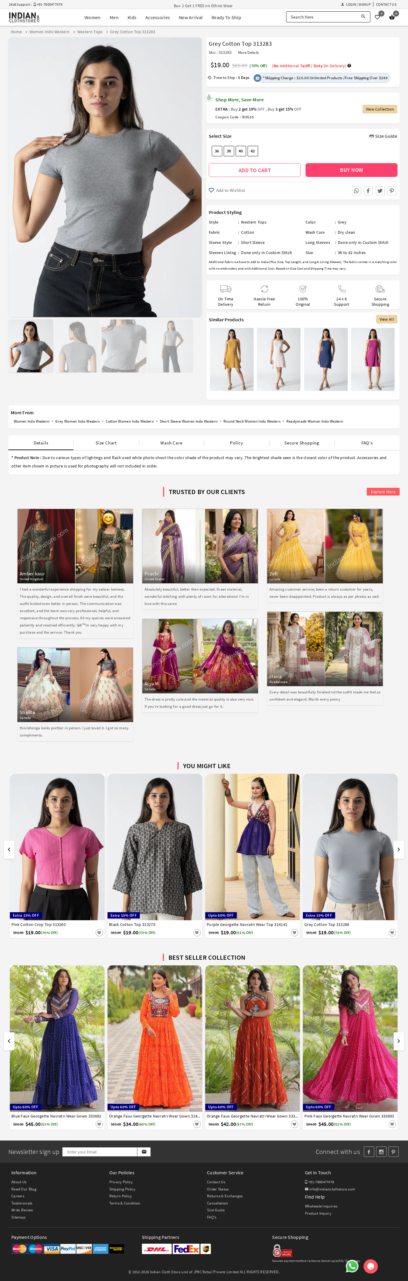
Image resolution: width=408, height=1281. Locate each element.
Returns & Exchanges (225, 1196)
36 (217, 151)
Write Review (22, 1210)
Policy (236, 443)
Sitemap (18, 1217)
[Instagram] (381, 1152)
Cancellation (217, 1203)
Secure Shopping (301, 443)
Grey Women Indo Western (77, 421)
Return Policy (120, 1196)
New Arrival (191, 17)
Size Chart (106, 443)
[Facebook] (369, 1152)
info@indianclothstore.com (332, 1189)
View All (387, 319)
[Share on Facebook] (368, 191)
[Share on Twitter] (380, 191)
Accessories (157, 17)
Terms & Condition (124, 1203)
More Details (248, 52)
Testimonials (22, 1203)
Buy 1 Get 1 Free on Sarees (198, 5)
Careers (17, 1196)
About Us (18, 1181)
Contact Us (386, 4)
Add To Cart (255, 170)
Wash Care (171, 443)
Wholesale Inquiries (321, 1206)
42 (253, 151)
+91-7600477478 (320, 1181)
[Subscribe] (144, 1151)
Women (93, 17)
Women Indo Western (31, 421)
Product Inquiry (318, 1213)
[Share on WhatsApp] (356, 191)
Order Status (218, 1189)
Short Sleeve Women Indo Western (188, 421)
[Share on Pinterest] (391, 191)
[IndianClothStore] (24, 17)
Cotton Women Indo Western (130, 421)
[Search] (363, 17)
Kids (132, 17)
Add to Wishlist (230, 190)
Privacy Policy (121, 1181)
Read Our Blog (23, 1189)
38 (229, 151)
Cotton (247, 232)
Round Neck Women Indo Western (251, 421)
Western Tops (253, 222)
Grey (342, 222)
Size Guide (385, 136)
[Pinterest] (393, 1152)
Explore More (383, 491)
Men (114, 17)
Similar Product (89, 932)
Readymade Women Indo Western (314, 421)
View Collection (380, 109)
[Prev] (13, 175)
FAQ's (367, 443)
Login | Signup (358, 4)
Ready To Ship (226, 17)
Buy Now (351, 169)
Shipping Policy (122, 1189)
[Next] (196, 175)
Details (41, 443)
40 (241, 151)
